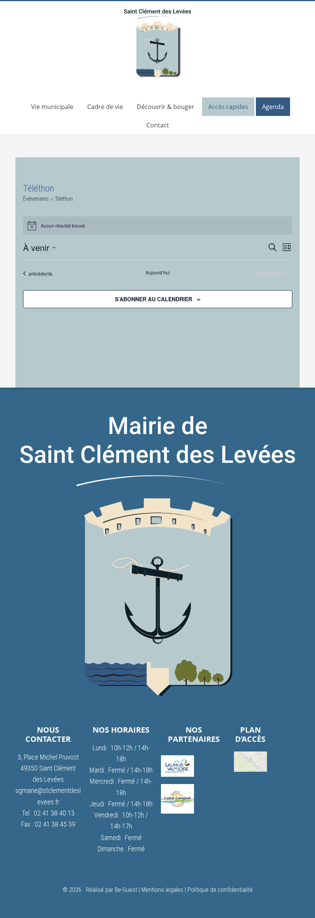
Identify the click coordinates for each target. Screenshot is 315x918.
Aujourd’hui (158, 272)
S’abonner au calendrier (153, 299)
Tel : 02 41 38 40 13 (48, 813)
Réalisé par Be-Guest (111, 889)
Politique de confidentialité (220, 889)
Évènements (36, 199)
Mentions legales (162, 889)
